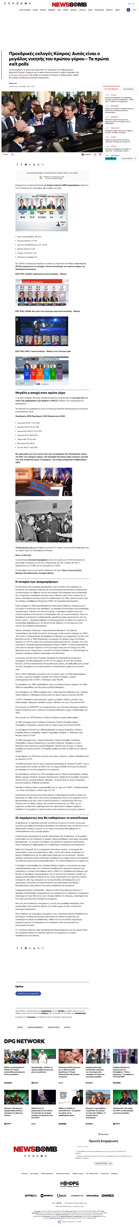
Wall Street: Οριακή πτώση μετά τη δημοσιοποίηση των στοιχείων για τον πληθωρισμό (117, 121)
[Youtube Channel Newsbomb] (26, 3)
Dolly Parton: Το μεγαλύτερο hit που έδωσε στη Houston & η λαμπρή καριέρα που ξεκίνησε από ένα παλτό (41, 1113)
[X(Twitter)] (9, 3)
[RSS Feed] (30, 3)
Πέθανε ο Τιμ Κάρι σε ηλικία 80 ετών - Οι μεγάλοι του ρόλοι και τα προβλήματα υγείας (69, 1111)
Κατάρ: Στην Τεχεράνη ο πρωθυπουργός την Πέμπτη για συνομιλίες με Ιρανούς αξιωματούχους (119, 110)
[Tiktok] (21, 3)
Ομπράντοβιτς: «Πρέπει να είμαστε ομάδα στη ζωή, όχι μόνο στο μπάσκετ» (42, 1069)
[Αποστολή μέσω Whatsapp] (30, 164)
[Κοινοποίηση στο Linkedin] (34, 164)
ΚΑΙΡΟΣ (90, 10)
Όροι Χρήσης (34, 1173)
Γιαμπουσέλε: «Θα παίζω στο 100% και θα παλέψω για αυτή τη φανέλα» (123, 1110)
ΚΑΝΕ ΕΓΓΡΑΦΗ (101, 1163)
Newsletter (31, 1017)
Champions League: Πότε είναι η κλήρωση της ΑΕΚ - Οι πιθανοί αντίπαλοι (119, 131)
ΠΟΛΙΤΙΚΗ (43, 10)
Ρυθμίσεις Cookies (77, 1173)
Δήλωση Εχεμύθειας (47, 1173)
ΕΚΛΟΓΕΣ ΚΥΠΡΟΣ (53, 1027)
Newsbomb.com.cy (26, 547)
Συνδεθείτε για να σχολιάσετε (28, 994)
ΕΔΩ (29, 555)
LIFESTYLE (82, 10)
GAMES (117, 10)
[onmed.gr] (108, 1196)
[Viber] (13, 3)
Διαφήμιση (114, 1173)
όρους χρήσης (110, 1151)
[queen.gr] (62, 1196)
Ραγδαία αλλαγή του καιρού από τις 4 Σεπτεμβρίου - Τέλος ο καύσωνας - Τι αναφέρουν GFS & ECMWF (123, 1072)
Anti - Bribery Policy (92, 1173)
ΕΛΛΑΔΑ (35, 10)
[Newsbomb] (35, 1149)
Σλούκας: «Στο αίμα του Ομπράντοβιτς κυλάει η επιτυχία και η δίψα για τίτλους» (13, 1111)
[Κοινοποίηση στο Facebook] (17, 164)
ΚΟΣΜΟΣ (65, 10)
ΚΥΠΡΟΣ (5, 154)
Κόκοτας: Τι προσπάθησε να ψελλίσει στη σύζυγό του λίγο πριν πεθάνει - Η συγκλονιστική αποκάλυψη (95, 1113)
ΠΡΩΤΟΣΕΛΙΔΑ (99, 10)
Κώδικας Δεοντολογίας (63, 1173)
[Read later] (100, 154)
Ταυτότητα (25, 1173)
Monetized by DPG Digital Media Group (76, 1203)
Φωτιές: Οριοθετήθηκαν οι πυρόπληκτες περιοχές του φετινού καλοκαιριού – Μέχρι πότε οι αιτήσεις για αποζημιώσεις (119, 99)
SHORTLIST (109, 10)
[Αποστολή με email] (43, 164)
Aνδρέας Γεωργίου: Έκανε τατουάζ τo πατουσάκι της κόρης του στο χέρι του (117, 141)
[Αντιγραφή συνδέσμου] (95, 154)
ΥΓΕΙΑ (59, 10)
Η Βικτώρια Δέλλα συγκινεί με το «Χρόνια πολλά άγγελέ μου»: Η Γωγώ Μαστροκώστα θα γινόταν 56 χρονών (69, 1072)
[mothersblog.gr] (92, 1196)
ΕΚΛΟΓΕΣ (67, 1027)
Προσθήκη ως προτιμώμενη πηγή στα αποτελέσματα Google (53, 177)
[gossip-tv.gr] (31, 1196)
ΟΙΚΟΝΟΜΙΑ (51, 10)
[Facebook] (5, 3)
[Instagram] (17, 3)
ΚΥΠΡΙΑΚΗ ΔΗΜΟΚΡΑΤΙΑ (35, 1027)
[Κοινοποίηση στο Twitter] (21, 164)
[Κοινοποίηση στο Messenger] (26, 164)
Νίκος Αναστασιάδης (72, 570)
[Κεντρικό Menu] (134, 10)
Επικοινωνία (104, 1173)
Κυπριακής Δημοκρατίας (19, 75)
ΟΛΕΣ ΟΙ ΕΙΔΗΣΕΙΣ (25, 10)
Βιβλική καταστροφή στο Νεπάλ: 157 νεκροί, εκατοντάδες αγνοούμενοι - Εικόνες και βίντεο (15, 1070)
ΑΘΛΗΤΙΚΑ (74, 10)
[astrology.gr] (77, 1196)
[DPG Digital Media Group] (69, 1184)
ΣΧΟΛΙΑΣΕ (87, 154)
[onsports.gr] (46, 1196)
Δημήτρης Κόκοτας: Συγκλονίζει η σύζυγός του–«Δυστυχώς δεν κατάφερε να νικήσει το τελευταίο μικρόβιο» (95, 1072)
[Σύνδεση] (128, 10)
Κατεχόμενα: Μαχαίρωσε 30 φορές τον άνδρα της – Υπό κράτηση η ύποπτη (118, 150)
